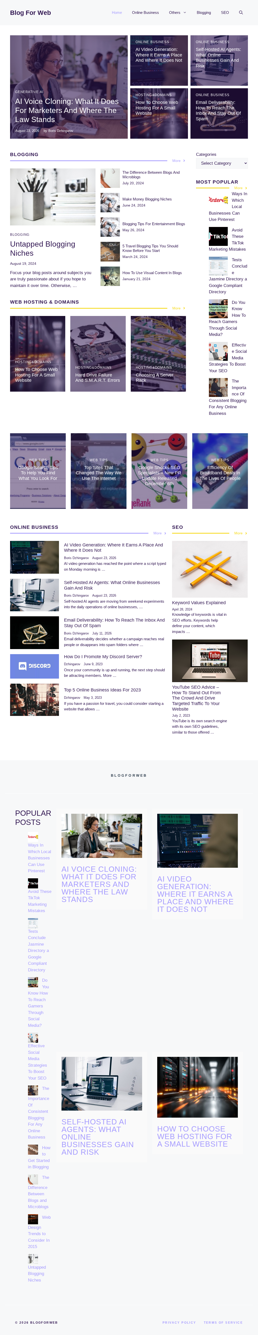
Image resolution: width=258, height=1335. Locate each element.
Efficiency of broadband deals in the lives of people (220, 473)
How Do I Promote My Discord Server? (103, 656)
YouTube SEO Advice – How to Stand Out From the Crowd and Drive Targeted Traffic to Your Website (196, 698)
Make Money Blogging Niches (147, 199)
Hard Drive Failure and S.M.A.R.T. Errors (97, 377)
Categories (206, 154)
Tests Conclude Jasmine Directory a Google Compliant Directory (38, 950)
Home (117, 12)
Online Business (145, 12)
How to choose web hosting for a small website (157, 108)
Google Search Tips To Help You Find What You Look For (38, 473)
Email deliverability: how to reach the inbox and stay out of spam (218, 110)
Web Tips (38, 460)
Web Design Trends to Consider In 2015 (39, 1232)
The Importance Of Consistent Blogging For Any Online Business (38, 1113)
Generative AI (29, 92)
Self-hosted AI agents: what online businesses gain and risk (218, 57)
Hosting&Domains (154, 95)
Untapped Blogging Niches (37, 1274)
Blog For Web (30, 12)
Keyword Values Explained (199, 602)
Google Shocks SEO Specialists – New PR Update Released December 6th (159, 475)
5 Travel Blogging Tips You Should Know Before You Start (150, 248)
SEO (225, 12)
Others (174, 12)
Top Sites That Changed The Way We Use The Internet (98, 473)
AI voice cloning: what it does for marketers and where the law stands (67, 110)
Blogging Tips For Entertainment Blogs (153, 224)
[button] (241, 12)
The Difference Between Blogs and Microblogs (38, 1192)
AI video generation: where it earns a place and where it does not (159, 55)
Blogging (204, 12)
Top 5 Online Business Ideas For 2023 (102, 689)
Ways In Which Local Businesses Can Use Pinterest (39, 858)
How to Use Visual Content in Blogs (152, 273)
